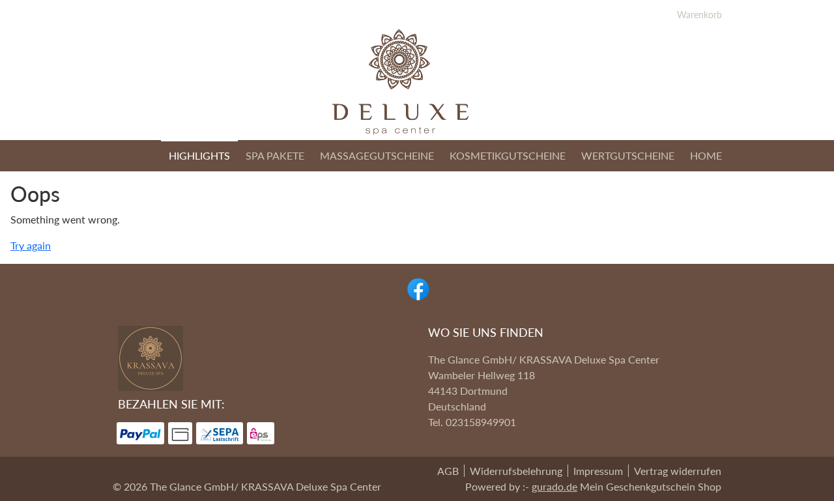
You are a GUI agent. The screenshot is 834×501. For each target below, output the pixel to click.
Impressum (598, 471)
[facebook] (417, 288)
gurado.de (554, 486)
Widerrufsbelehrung (516, 471)
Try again (30, 245)
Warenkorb (699, 14)
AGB (448, 471)
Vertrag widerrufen (677, 471)
